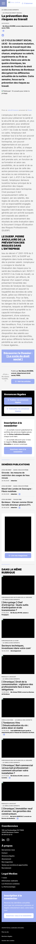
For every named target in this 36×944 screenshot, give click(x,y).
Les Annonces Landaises (11, 884)
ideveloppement (15, 651)
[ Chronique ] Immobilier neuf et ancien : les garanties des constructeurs (17, 811)
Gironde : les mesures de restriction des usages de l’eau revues (16, 475)
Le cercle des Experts (10, 10)
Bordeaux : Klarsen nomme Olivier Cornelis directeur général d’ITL (17, 503)
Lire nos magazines (19, 556)
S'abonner (28, 3)
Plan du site (5, 932)
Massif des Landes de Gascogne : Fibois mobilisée (17, 490)
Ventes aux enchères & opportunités (15, 865)
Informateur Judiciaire (10, 881)
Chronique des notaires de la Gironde (17, 597)
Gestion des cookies (8, 940)
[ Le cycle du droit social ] (18, 358)
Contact (5, 853)
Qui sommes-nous (8, 850)
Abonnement (6, 859)
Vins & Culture (7, 720)
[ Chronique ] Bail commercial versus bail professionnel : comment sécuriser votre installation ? (17, 769)
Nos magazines (7, 862)
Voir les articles (24, 381)
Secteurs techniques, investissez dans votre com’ (16, 646)
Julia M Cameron (13, 110)
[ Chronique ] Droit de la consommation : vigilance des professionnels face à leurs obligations (17, 685)
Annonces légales (8, 856)
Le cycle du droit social (12, 13)
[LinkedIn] (3, 839)
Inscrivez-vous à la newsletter (18, 450)
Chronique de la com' (10, 640)
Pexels (30, 110)
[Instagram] (8, 839)
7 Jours (4, 878)
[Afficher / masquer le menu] (3, 3)
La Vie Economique (8, 887)
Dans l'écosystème (20, 470)
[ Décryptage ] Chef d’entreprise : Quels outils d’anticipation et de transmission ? (15, 606)
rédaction (14, 480)
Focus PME (17, 499)
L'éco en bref (7, 470)
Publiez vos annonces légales (19, 401)
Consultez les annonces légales (19, 410)
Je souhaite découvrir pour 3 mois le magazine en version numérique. (17, 442)
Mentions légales (7, 936)
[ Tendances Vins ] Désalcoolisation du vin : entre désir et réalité (15, 725)
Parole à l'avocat (9, 676)
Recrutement (6, 868)
